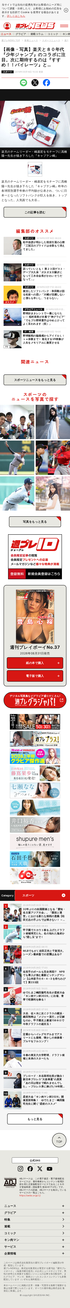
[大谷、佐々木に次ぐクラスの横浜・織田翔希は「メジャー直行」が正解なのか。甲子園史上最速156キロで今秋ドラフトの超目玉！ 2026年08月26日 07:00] (17, 458)
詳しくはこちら (16, 15)
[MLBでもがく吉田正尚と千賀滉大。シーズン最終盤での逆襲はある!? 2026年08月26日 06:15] (53, 458)
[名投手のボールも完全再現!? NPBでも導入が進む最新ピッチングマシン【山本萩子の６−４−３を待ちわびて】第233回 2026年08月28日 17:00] (53, 422)
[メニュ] (64, 26)
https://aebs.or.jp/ (30, 1195)
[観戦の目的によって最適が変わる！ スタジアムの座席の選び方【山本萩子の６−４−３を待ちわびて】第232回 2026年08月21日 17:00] (53, 493)
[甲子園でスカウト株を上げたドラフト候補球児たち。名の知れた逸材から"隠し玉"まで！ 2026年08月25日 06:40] (17, 493)
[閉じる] (66, 10)
